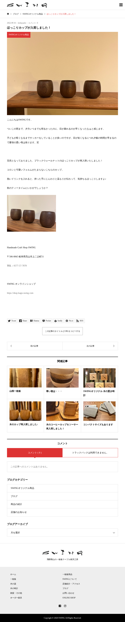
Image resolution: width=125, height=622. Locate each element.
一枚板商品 (67, 574)
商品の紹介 (16, 504)
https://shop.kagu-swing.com (20, 293)
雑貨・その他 (16, 593)
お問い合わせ (68, 593)
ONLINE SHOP (69, 598)
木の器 (13, 584)
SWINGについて (69, 579)
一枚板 (13, 579)
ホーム (13, 574)
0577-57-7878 (20, 266)
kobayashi (22, 23)
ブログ (14, 496)
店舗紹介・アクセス (71, 584)
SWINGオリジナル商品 (22, 488)
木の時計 (14, 588)
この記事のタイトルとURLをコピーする (62, 331)
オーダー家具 (16, 598)
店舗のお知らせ (19, 512)
